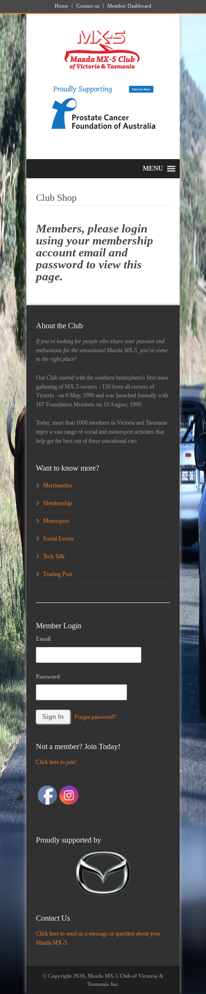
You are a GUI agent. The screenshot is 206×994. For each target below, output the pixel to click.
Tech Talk (54, 556)
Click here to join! (56, 762)
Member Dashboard (129, 6)
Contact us (87, 6)
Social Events (58, 538)
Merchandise (57, 485)
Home (61, 6)
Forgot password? (95, 717)
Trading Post (57, 574)
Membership (57, 503)
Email (43, 639)
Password (48, 676)
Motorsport (56, 521)
